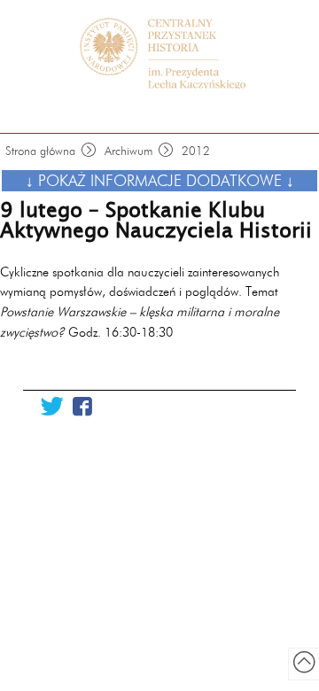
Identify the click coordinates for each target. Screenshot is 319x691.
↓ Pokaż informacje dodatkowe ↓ (160, 180)
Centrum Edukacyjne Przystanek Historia (168, 53)
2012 (196, 151)
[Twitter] (52, 407)
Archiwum (129, 151)
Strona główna (40, 151)
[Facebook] (82, 407)
